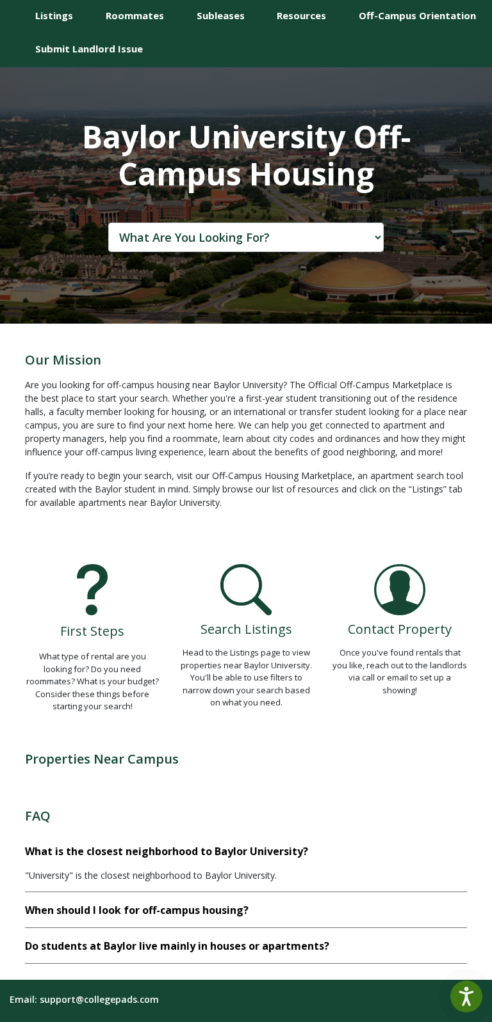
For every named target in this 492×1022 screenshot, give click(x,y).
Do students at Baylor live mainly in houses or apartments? (177, 946)
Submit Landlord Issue (89, 48)
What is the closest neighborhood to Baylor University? (166, 851)
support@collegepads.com (99, 999)
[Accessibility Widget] (466, 996)
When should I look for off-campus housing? (137, 910)
